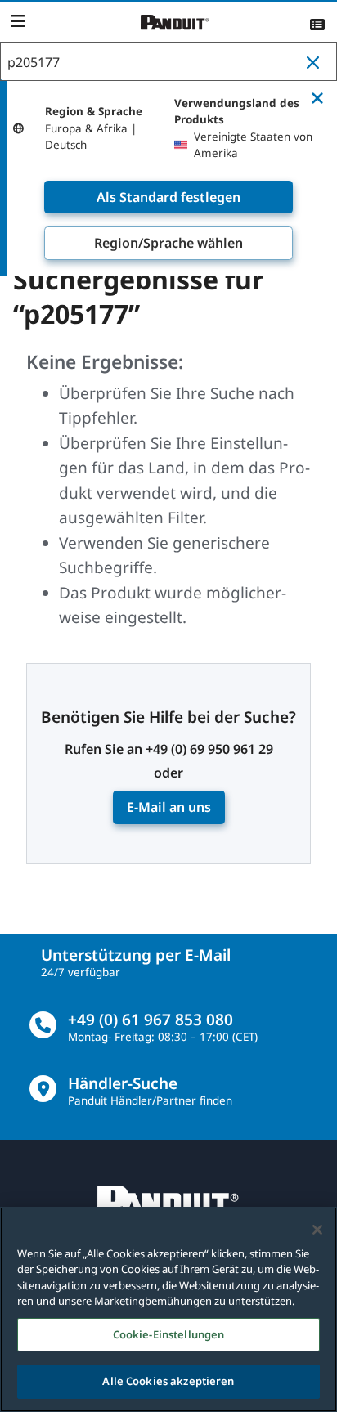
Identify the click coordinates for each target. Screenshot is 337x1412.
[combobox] (168, 62)
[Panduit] (175, 22)
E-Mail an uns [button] (169, 807)
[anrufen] (42, 1024)
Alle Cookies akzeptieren (168, 1381)
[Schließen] (317, 1230)
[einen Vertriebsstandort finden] (42, 1088)
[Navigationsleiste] (17, 21)
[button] (316, 62)
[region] (168, 1309)
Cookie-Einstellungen (169, 1334)
